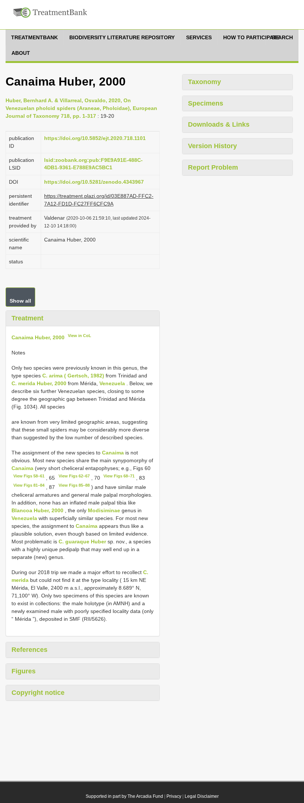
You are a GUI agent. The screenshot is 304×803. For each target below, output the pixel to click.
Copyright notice (38, 692)
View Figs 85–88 (74, 485)
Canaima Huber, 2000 (38, 337)
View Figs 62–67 (74, 476)
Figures (23, 671)
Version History (212, 146)
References (29, 649)
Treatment (27, 318)
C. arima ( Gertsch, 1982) (73, 376)
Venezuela (112, 383)
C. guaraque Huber (82, 541)
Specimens (205, 103)
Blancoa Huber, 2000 (37, 510)
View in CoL (79, 335)
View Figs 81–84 (28, 485)
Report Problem (213, 167)
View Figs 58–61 (28, 476)
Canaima (113, 453)
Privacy (173, 796)
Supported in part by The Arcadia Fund (124, 796)
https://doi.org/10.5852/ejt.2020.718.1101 (95, 138)
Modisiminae (104, 510)
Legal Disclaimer (202, 796)
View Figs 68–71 (119, 476)
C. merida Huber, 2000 (38, 383)
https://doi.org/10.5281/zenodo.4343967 (94, 182)
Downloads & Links (219, 124)
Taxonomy (204, 82)
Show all (20, 301)
